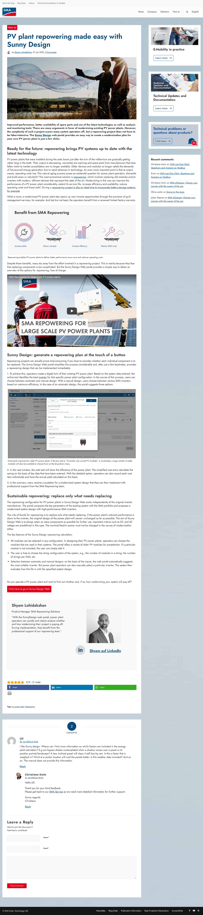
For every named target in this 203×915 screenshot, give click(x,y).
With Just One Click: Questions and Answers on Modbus (170, 166)
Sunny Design (43, 135)
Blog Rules (21, 3)
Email (46, 848)
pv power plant (18, 706)
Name (46, 837)
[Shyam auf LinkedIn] (80, 650)
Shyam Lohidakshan (23, 52)
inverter (43, 377)
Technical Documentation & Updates (51, 3)
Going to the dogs (175, 192)
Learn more (161, 58)
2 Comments (50, 52)
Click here (160, 141)
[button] (28, 687)
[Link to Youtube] (194, 910)
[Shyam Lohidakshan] (9, 52)
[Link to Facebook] (189, 910)
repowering (80, 177)
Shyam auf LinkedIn (105, 650)
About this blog (8, 3)
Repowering (30, 706)
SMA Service (56, 791)
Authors (31, 3)
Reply (23, 766)
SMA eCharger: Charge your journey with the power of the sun (174, 184)
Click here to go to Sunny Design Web (29, 589)
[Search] (187, 11)
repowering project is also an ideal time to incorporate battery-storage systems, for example (71, 189)
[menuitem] (8, 3)
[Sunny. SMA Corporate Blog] (11, 11)
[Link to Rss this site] (198, 910)
